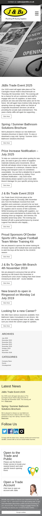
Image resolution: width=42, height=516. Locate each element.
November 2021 (7, 342)
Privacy (22, 505)
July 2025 (5, 338)
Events (4, 363)
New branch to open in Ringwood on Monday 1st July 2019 (18, 295)
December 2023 (7, 340)
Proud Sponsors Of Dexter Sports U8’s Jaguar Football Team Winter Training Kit (19, 238)
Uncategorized (6, 365)
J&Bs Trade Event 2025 (16, 85)
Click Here (6, 116)
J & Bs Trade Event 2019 (17, 193)
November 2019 (7, 346)
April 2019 (5, 350)
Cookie (28, 505)
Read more (8, 401)
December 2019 (7, 344)
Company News (7, 361)
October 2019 (6, 348)
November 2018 (7, 352)
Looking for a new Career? (18, 310)
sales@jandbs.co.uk (25, 2)
